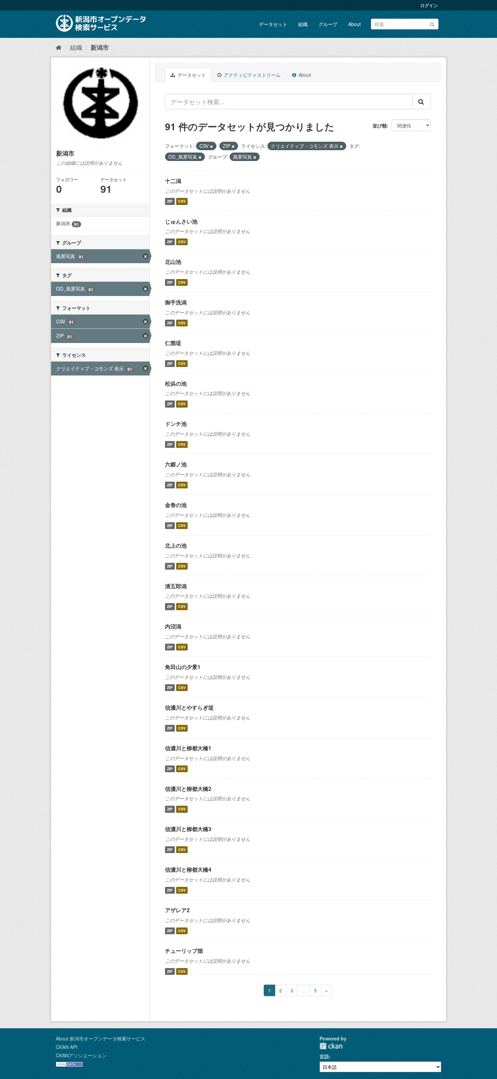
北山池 (173, 262)
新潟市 (100, 47)
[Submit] (432, 23)
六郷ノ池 (176, 464)
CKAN (331, 1046)
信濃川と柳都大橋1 (188, 748)
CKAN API (66, 1046)
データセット (273, 24)
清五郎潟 (176, 586)
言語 (324, 1056)
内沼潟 (173, 626)
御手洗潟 (176, 302)
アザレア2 (177, 910)
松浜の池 (176, 383)
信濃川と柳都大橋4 (188, 869)
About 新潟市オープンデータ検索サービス (100, 1038)
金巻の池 (176, 505)
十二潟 (173, 181)
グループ (327, 24)
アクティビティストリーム (251, 74)
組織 (303, 24)
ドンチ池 (176, 424)
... (304, 990)
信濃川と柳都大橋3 (188, 829)
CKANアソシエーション (81, 1055)
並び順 (380, 125)
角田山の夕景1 (182, 667)
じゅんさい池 (181, 221)
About (354, 24)
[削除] (211, 146)
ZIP (169, 201)
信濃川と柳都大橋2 (188, 789)
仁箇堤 (173, 343)
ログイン (429, 5)
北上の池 (176, 545)
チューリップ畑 (184, 951)
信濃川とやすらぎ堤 (189, 707)
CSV (182, 201)
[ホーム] (59, 47)
